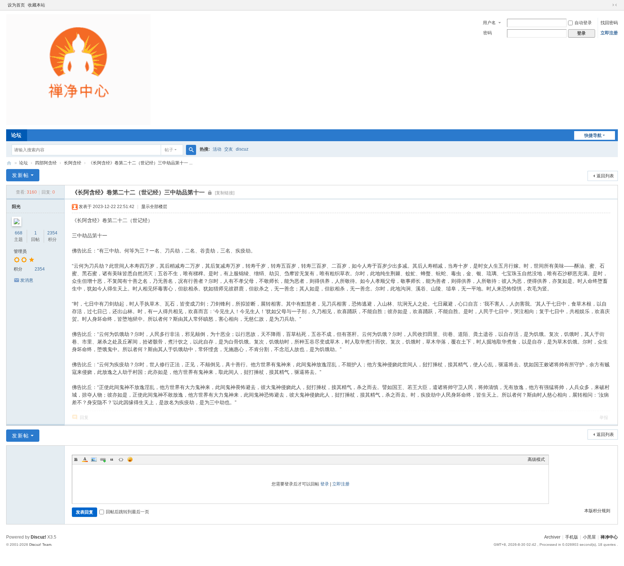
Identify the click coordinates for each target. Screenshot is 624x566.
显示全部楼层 (154, 206)
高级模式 (536, 459)
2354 (52, 233)
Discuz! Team (40, 544)
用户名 (489, 22)
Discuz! (38, 537)
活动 (217, 149)
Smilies (130, 459)
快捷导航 (593, 135)
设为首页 (16, 5)
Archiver (552, 537)
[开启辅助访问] (608, 5)
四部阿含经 (46, 162)
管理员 (20, 251)
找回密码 (609, 22)
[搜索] (191, 150)
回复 (84, 417)
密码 (487, 32)
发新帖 (20, 175)
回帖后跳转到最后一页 (127, 511)
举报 (603, 417)
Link (103, 459)
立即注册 (609, 32)
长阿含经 (72, 162)
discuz (242, 149)
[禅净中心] (78, 69)
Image (94, 459)
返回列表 (605, 175)
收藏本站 (36, 5)
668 (18, 233)
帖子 (169, 149)
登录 (324, 484)
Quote (112, 459)
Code (121, 459)
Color (84, 459)
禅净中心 (9, 163)
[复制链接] (224, 192)
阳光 (16, 206)
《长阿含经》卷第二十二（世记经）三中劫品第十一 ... (140, 162)
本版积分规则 (597, 510)
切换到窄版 (614, 5)
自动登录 (583, 22)
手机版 (571, 537)
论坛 (16, 135)
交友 (228, 149)
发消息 (26, 280)
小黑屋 (589, 537)
